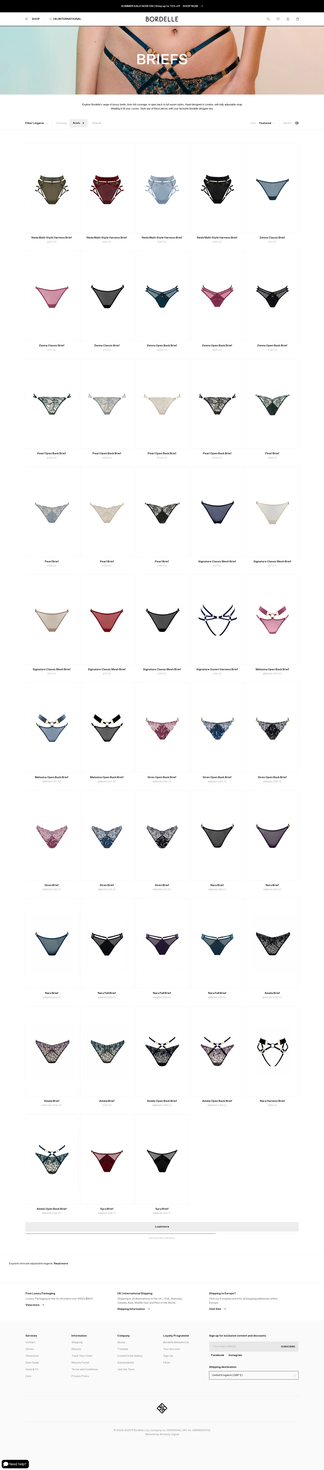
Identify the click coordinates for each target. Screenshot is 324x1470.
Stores (29, 1349)
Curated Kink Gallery (130, 1356)
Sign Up (168, 1356)
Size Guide (32, 1362)
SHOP (36, 19)
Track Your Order (81, 1356)
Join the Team (125, 1369)
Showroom (32, 1356)
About (121, 1342)
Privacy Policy (80, 1376)
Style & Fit (31, 1369)
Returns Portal (80, 1362)
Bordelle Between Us (176, 1342)
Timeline (122, 1349)
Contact (30, 1342)
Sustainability (125, 1362)
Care (28, 1376)
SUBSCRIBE (288, 1347)
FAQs (166, 1362)
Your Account (171, 1349)
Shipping (77, 1342)
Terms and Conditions (84, 1369)
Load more (162, 1226)
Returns (76, 1349)
